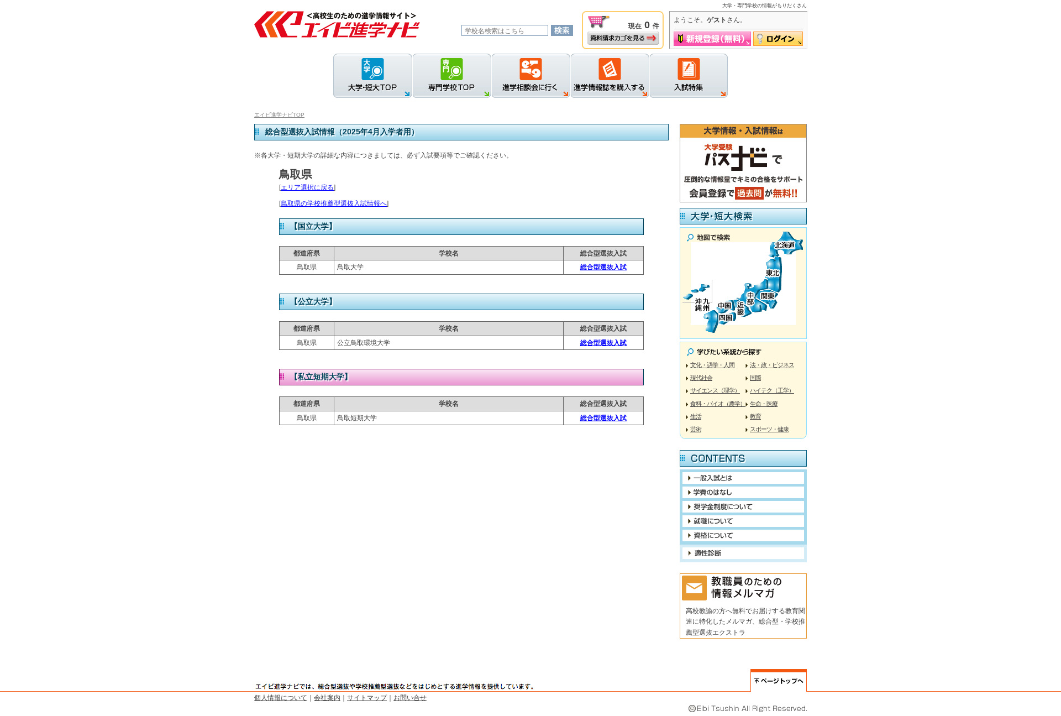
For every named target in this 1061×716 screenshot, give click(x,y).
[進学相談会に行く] (530, 76)
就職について (743, 521)
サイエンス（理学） (715, 390)
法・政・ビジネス (772, 365)
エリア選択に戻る (307, 187)
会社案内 (327, 698)
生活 (695, 416)
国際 (755, 377)
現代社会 (701, 377)
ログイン (778, 39)
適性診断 (743, 553)
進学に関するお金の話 (743, 492)
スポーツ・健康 (769, 429)
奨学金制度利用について (743, 507)
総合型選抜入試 (603, 267)
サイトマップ (367, 698)
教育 (755, 416)
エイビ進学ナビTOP (279, 115)
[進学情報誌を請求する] (609, 76)
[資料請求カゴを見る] (623, 38)
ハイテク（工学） (772, 390)
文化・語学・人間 (712, 365)
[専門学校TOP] (451, 76)
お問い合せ (410, 698)
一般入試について (743, 478)
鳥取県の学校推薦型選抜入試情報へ (334, 203)
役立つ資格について (743, 535)
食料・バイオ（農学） (717, 403)
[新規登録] (712, 39)
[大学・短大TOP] (372, 76)
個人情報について (280, 698)
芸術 (695, 429)
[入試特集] (688, 76)
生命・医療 (764, 403)
